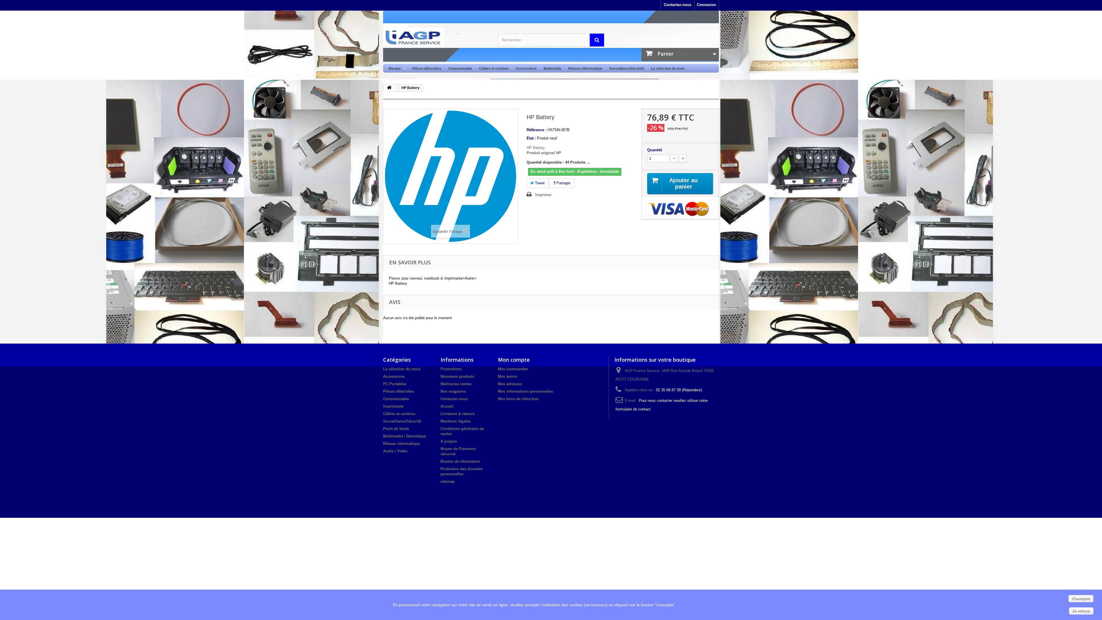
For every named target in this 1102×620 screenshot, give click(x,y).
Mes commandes (513, 369)
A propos (449, 441)
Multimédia (552, 69)
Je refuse (1081, 611)
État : (531, 138)
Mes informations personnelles (525, 391)
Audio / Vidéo (395, 451)
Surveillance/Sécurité (626, 69)
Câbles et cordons (494, 69)
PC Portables (394, 384)
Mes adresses (510, 384)
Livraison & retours (458, 414)
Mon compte (514, 359)
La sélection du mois (668, 69)
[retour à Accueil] (389, 88)
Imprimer (543, 195)
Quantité (654, 150)
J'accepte (1081, 598)
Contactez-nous (677, 5)
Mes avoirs (507, 376)
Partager (563, 183)
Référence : (536, 130)
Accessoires (526, 69)
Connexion (706, 5)
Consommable (460, 69)
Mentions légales (456, 421)
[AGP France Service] (436, 37)
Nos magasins (453, 391)
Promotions (451, 369)
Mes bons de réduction (518, 399)
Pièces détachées (426, 69)
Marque (393, 69)
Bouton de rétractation (460, 461)
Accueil (447, 406)
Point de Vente (396, 429)
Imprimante (393, 406)
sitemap (448, 481)
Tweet (539, 183)
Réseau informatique (585, 69)
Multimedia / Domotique (404, 436)
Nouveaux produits (457, 376)
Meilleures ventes (456, 384)
